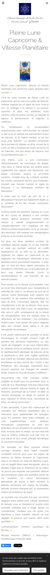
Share (7, 545)
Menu (47, 3)
